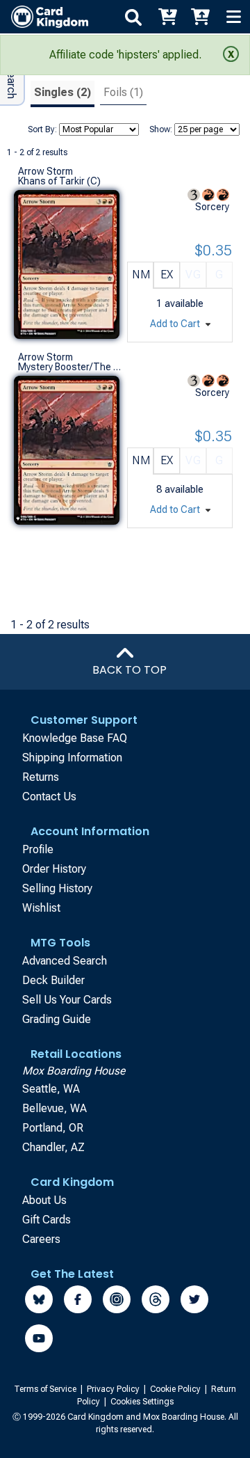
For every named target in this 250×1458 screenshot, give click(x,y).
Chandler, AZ (53, 1147)
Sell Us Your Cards (67, 999)
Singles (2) (62, 92)
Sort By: (42, 129)
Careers (41, 1239)
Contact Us (49, 796)
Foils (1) (123, 92)
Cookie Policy (176, 1389)
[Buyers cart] (166, 16)
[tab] (62, 94)
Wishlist (41, 907)
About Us (44, 1200)
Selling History (57, 888)
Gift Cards (46, 1219)
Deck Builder (53, 980)
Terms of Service (46, 1389)
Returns (40, 777)
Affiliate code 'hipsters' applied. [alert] (125, 54)
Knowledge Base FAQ (74, 738)
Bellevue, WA (54, 1108)
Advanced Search (64, 960)
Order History (54, 868)
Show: (160, 129)
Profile (37, 849)
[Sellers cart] (200, 16)
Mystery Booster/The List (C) (69, 366)
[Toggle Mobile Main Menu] (233, 16)
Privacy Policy (114, 1389)
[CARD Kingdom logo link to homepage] (44, 16)
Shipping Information (72, 757)
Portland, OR (52, 1127)
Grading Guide (56, 1019)
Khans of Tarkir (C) (59, 181)
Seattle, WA (51, 1088)
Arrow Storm (45, 171)
